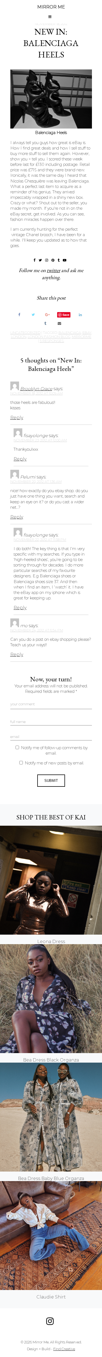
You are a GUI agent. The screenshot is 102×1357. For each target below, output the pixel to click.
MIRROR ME (51, 7)
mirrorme (81, 337)
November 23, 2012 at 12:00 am (40, 440)
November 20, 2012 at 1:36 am (36, 482)
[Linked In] (80, 314)
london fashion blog (49, 337)
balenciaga (69, 333)
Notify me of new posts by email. (54, 763)
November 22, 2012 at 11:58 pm (40, 540)
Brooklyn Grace (36, 388)
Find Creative (64, 1349)
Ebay (86, 333)
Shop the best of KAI (51, 817)
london (18, 337)
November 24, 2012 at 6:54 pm (36, 630)
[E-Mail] (59, 323)
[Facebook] (19, 314)
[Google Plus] (47, 314)
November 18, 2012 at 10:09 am (36, 393)
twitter (53, 270)
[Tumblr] (45, 323)
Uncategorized (25, 333)
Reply (16, 417)
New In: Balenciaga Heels (51, 43)
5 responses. (52, 341)
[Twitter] (33, 314)
